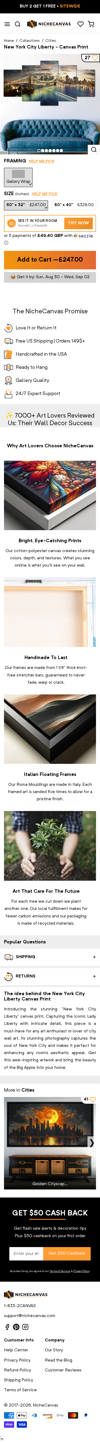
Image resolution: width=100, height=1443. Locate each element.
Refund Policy (17, 1370)
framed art (18, 792)
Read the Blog (58, 1360)
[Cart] (91, 24)
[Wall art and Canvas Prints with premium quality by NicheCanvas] (49, 24)
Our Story (54, 1350)
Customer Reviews (63, 1370)
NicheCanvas (45, 1405)
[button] (50, 239)
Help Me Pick (41, 161)
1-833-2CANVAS (20, 1306)
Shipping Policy (18, 1380)
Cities (50, 41)
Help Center (16, 1350)
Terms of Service (60, 1271)
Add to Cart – (50, 260)
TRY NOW (78, 223)
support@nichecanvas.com (29, 1316)
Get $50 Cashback (67, 1253)
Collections (29, 41)
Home (9, 41)
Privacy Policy (81, 1271)
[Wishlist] (80, 24)
